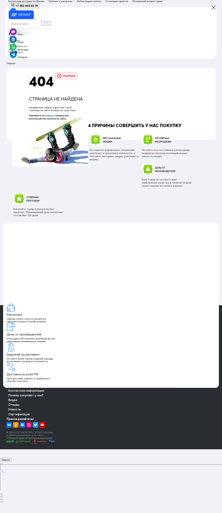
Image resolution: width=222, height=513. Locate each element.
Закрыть (5, 459)
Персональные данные (40, 437)
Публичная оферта (17, 437)
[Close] (1, 463)
